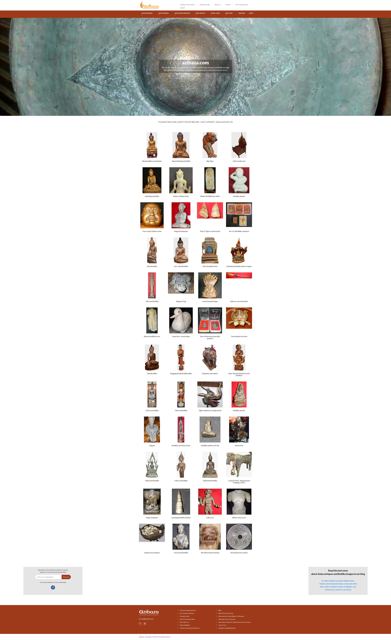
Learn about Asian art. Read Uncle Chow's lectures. (234, 622)
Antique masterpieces (182, 13)
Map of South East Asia (225, 613)
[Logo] (149, 5)
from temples (200, 13)
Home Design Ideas (241, 5)
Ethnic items (215, 13)
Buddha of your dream (187, 5)
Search (182, 8)
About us (218, 5)
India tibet (229, 13)
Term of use (222, 625)
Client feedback (185, 625)
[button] (29, 67)
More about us (184, 622)
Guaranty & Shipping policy (227, 628)
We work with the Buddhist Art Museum (231, 616)
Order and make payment (188, 610)
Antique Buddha (147, 13)
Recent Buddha (163, 13)
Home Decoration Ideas (187, 619)
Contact (228, 5)
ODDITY (251, 13)
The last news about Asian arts (190, 628)
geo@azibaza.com (147, 619)
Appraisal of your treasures (227, 619)
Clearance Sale (184, 616)
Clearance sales (205, 5)
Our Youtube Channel (187, 613)
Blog (219, 610)
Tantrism (241, 13)
